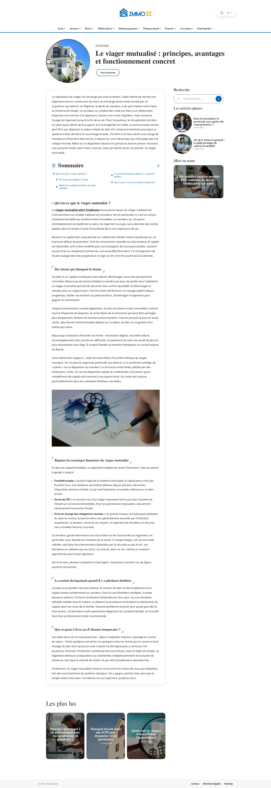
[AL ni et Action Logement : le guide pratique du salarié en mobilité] (182, 143)
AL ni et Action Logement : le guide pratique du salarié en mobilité (209, 143)
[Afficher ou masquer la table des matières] (122, 166)
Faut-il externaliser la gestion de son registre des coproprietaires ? (209, 121)
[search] (221, 12)
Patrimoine (108, 72)
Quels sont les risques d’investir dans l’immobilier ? (146, 733)
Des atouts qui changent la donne (73, 179)
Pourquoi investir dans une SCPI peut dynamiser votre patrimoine (106, 733)
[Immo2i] (135, 12)
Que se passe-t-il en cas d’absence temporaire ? (135, 182)
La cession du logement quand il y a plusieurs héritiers (134, 175)
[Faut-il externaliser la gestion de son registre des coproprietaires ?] (182, 122)
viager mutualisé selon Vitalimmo (77, 210)
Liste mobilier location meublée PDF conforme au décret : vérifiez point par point (198, 179)
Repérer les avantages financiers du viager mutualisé (77, 187)
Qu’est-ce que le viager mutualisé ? (71, 173)
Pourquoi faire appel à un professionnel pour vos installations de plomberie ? (65, 733)
